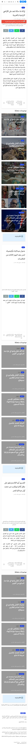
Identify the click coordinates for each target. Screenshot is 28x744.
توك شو (17, 188)
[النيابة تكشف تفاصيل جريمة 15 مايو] (14, 196)
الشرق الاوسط (21, 212)
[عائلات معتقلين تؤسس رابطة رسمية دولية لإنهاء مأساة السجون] (14, 172)
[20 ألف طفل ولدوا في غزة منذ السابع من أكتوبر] (14, 124)
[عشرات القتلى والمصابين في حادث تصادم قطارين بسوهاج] (14, 148)
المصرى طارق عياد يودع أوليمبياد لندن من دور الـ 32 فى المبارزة (14, 705)
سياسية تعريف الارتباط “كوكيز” (22, 743)
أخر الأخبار (22, 164)
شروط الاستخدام (24, 742)
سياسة (23, 7)
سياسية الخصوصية (17, 742)
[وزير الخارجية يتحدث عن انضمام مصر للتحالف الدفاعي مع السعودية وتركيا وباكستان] (14, 220)
